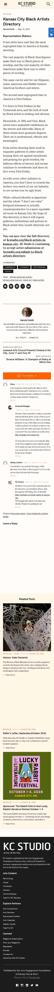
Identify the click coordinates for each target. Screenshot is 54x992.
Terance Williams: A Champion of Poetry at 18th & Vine (28, 361)
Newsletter (7, 946)
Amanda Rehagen (22, 406)
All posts (21, 338)
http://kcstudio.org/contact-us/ (27, 435)
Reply (13, 400)
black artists (38, 280)
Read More (10, 675)
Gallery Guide (9, 924)
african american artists (21, 277)
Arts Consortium (10, 908)
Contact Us (8, 954)
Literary (24, 267)
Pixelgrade (34, 977)
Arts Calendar (9, 920)
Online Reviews (9, 894)
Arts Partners (9, 912)
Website (33, 338)
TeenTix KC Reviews (12, 898)
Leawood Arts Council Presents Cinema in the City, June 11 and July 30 (27, 351)
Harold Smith (9, 29)
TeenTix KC (8, 928)
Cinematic (10, 267)
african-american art (12, 280)
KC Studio (19, 482)
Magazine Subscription (13, 938)
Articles (7, 14)
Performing (39, 267)
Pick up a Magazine (11, 942)
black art (27, 280)
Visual (8, 271)
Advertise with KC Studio (14, 958)
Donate (6, 950)
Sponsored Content (11, 916)
